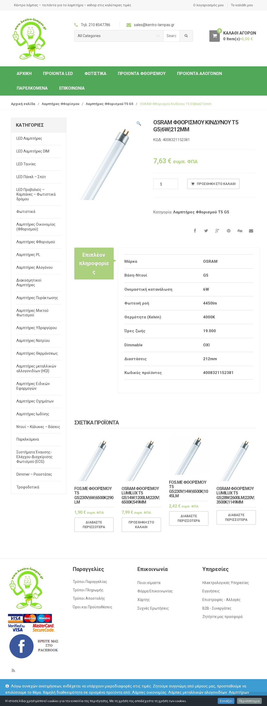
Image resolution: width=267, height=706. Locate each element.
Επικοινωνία (72, 88)
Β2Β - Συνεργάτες (217, 608)
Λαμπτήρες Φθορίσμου (60, 104)
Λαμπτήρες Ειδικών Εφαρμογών (33, 386)
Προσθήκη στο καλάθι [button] (141, 524)
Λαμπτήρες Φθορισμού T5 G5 (109, 104)
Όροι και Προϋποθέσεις (92, 607)
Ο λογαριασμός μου (208, 5)
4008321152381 (218, 372)
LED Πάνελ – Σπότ (31, 177)
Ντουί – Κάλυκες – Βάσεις (38, 427)
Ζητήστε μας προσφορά (222, 617)
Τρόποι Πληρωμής (88, 590)
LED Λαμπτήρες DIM (32, 151)
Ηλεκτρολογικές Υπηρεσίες (225, 583)
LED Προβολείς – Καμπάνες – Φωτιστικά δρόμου (36, 194)
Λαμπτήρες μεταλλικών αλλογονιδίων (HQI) (36, 368)
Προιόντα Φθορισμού (142, 73)
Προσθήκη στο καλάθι (216, 184)
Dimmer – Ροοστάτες (34, 474)
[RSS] (13, 670)
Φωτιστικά (95, 73)
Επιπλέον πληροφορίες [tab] (94, 263)
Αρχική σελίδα (23, 104)
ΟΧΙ (206, 345)
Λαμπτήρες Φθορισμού (35, 242)
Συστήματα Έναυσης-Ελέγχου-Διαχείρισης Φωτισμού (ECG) (34, 457)
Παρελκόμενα (32, 88)
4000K (209, 317)
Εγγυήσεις (211, 591)
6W (206, 289)
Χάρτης (143, 600)
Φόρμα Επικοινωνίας (155, 591)
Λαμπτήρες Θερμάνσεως (37, 353)
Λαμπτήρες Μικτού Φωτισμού (32, 312)
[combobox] (171, 36)
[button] (139, 124)
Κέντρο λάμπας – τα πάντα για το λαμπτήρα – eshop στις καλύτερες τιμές (72, 5)
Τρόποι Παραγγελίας (90, 582)
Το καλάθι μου (242, 5)
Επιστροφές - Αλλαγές (221, 600)
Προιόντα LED (58, 73)
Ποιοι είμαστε (149, 583)
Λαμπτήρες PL (28, 255)
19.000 (209, 331)
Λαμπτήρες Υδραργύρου (36, 328)
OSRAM (210, 261)
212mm (210, 359)
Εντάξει (226, 701)
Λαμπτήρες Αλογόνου (34, 267)
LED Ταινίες (26, 164)
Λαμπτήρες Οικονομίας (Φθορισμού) (36, 226)
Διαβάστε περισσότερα (94, 524)
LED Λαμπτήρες (29, 138)
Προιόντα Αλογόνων (199, 73)
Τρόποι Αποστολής (89, 598)
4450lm (210, 303)
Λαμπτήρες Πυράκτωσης (37, 298)
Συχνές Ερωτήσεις (153, 608)
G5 (205, 275)
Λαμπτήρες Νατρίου (33, 341)
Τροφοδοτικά (27, 487)
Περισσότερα (249, 701)
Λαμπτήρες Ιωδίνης (32, 414)
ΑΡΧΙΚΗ (24, 73)
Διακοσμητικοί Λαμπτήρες (28, 282)
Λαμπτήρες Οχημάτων (35, 401)
